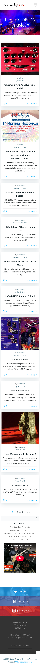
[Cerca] (36, 518)
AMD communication (23, 662)
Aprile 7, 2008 (20, 386)
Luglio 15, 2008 (20, 292)
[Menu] (35, 5)
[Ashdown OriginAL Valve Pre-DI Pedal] (20, 59)
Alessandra (21, 186)
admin (21, 78)
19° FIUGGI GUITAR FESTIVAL (20, 539)
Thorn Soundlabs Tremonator (20, 527)
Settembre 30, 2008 (20, 223)
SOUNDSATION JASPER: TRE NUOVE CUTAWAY (20, 533)
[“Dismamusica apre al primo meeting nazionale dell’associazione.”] (20, 125)
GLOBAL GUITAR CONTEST (20, 530)
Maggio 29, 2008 (20, 355)
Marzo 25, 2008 (20, 450)
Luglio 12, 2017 (20, 81)
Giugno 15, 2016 (20, 148)
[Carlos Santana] (20, 333)
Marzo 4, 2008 (20, 481)
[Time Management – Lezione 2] (20, 428)
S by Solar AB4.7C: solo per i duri (20, 536)
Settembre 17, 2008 (20, 257)
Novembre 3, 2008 (20, 188)
